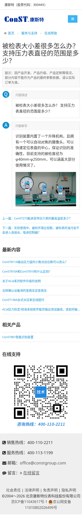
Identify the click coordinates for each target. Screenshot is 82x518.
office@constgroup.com (43, 463)
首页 (11, 33)
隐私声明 (69, 490)
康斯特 (24, 19)
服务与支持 (29, 33)
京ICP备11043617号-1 (29, 501)
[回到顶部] (76, 512)
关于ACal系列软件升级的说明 (21, 281)
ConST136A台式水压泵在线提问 (23, 300)
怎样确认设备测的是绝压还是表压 (24, 290)
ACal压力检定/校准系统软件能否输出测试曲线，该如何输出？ (41, 309)
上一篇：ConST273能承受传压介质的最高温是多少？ (37, 218)
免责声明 (50, 490)
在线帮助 (50, 33)
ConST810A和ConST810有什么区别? (26, 271)
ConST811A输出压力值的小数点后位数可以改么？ (35, 262)
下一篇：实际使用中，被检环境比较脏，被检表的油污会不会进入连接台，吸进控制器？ (40, 230)
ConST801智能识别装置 (17, 337)
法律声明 (32, 490)
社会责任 (13, 490)
